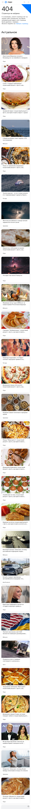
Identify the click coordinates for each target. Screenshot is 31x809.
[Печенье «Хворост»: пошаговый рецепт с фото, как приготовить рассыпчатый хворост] (15, 790)
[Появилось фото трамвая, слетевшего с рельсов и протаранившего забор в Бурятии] (15, 653)
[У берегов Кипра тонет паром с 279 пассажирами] (15, 132)
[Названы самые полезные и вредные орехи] (15, 407)
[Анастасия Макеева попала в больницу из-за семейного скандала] (15, 50)
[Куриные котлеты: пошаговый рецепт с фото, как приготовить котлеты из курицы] (15, 516)
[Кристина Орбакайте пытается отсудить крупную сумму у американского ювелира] (15, 599)
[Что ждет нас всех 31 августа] (15, 269)
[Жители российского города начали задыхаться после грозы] (15, 215)
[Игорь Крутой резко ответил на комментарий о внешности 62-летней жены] (15, 736)
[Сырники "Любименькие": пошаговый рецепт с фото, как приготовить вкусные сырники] (15, 324)
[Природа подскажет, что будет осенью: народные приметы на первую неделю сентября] (15, 352)
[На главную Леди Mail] (9, 2)
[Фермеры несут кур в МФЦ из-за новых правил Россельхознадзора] (15, 297)
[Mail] (6, 2)
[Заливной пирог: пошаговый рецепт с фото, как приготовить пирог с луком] (15, 105)
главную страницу (22, 23)
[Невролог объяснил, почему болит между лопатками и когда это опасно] (15, 763)
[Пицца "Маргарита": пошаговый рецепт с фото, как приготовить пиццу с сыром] (15, 434)
